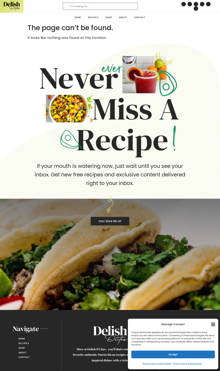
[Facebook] (196, 4)
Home (78, 17)
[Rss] (196, 8)
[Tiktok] (202, 4)
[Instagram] (190, 4)
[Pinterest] (183, 4)
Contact (140, 17)
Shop (109, 17)
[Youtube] (208, 4)
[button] (213, 324)
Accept (173, 354)
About (123, 17)
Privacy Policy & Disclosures (157, 363)
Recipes (93, 17)
